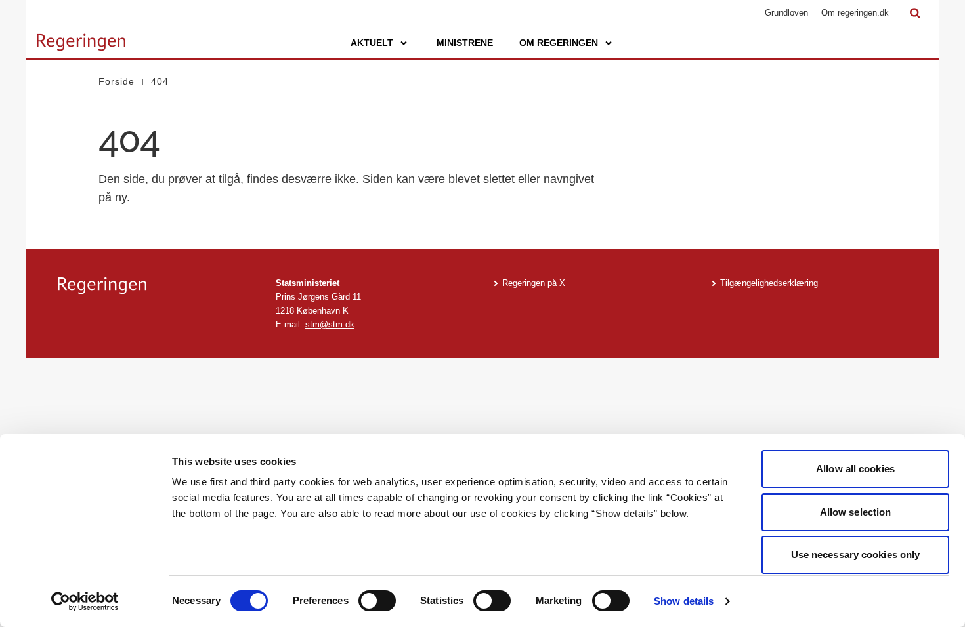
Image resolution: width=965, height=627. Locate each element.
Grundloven (786, 13)
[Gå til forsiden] (81, 36)
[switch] (377, 600)
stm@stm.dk (329, 324)
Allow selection (855, 511)
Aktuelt (372, 42)
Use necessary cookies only (855, 554)
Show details (684, 601)
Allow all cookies (855, 468)
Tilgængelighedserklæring (769, 283)
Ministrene (465, 42)
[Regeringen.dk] (156, 285)
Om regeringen (558, 42)
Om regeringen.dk (855, 13)
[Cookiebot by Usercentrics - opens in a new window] (85, 601)
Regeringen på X (533, 283)
